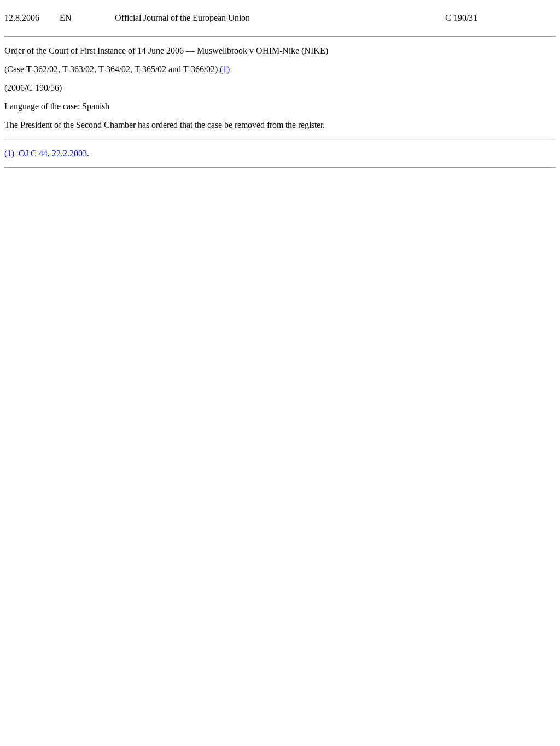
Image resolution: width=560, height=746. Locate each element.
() (224, 69)
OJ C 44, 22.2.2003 (53, 153)
